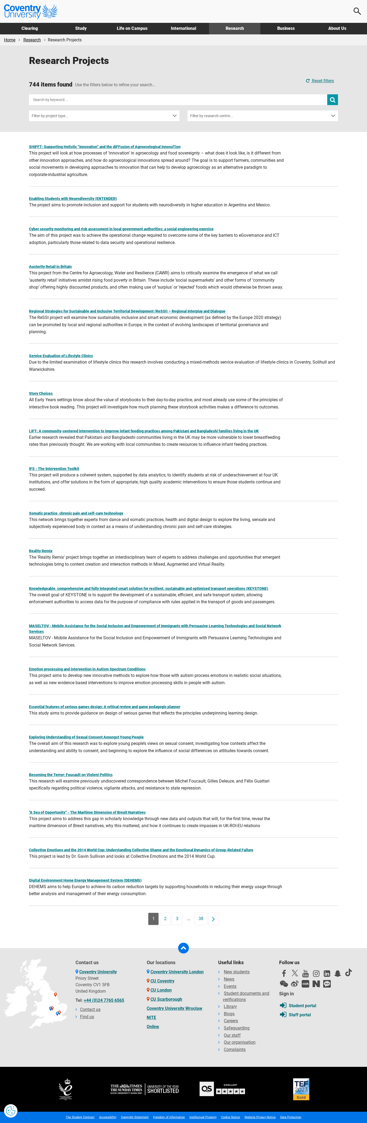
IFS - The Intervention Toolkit (54, 469)
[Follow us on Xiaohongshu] (305, 984)
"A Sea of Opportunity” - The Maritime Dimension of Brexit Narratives (87, 812)
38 (201, 918)
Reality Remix (40, 551)
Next (215, 918)
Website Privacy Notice (260, 1117)
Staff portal (300, 1014)
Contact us (90, 1009)
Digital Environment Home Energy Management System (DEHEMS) (85, 880)
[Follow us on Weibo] (295, 984)
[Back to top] (183, 948)
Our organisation (240, 1042)
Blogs (229, 1013)
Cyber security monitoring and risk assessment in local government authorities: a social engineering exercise (121, 229)
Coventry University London (177, 971)
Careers (231, 1020)
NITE (151, 1017)
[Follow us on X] (295, 973)
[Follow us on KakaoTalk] (327, 984)
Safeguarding (237, 1028)
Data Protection (290, 1117)
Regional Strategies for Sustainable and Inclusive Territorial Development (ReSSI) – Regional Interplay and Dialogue (127, 311)
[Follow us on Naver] (316, 984)
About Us (337, 28)
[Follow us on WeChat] (284, 984)
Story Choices (41, 393)
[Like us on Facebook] (284, 975)
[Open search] (357, 11)
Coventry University (98, 971)
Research (235, 28)
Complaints (235, 1049)
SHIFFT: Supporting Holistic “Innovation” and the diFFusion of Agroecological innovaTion (105, 147)
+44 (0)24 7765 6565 (104, 1000)
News (229, 979)
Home (9, 39)
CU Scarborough (166, 999)
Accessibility (107, 1117)
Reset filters (322, 80)
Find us (87, 1016)
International (183, 28)
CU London (161, 990)
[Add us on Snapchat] (338, 975)
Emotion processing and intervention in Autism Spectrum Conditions (87, 669)
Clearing (29, 28)
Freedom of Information (169, 1117)
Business (286, 28)
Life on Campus (132, 28)
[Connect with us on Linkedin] (327, 975)
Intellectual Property (203, 1117)
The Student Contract (80, 1117)
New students (237, 971)
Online (153, 1026)
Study (81, 28)
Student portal (302, 1005)
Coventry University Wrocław (174, 1008)
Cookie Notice (230, 1117)
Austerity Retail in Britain (50, 266)
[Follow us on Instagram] (316, 975)
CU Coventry (162, 981)
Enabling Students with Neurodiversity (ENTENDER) (73, 198)
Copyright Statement (135, 1117)
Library (230, 1006)
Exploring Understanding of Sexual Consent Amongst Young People (86, 737)
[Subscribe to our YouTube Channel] (305, 975)
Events (230, 986)
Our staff (232, 1035)
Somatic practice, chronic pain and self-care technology (76, 513)
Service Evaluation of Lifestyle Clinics (61, 356)
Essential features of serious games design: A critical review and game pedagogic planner (104, 707)
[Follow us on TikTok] (348, 972)
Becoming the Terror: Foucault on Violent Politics (71, 775)
